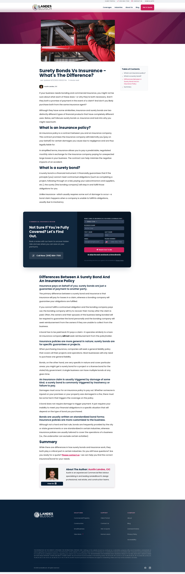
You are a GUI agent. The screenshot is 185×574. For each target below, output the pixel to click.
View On (50, 484)
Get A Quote (147, 7)
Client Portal (110, 1)
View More (77, 534)
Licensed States (133, 529)
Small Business (79, 529)
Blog (137, 7)
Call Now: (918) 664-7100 (49, 255)
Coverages (107, 7)
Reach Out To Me (105, 250)
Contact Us (138, 1)
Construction (78, 523)
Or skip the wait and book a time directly (104, 255)
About (129, 518)
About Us (129, 7)
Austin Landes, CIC (50, 86)
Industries (118, 7)
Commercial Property (81, 518)
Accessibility (131, 540)
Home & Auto (149, 1)
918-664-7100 (124, 1)
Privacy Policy (120, 260)
